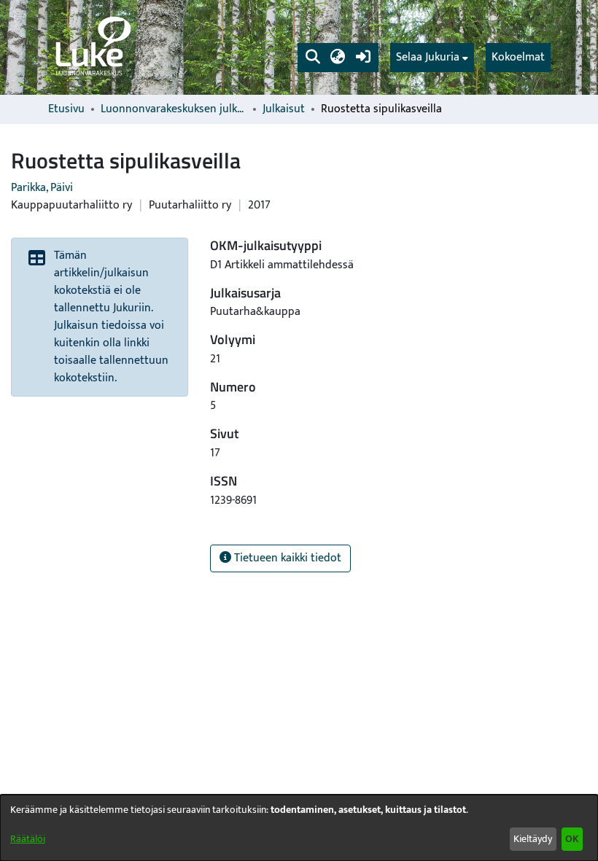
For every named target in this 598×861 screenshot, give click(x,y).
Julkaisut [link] (284, 109)
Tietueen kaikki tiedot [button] (286, 558)
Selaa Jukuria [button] (427, 57)
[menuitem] (432, 57)
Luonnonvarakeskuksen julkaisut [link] (173, 109)
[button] (312, 57)
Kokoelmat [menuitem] (518, 57)
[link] (91, 47)
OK (571, 838)
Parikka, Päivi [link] (42, 188)
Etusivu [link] (66, 109)
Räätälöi (27, 838)
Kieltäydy (532, 838)
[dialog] (299, 828)
